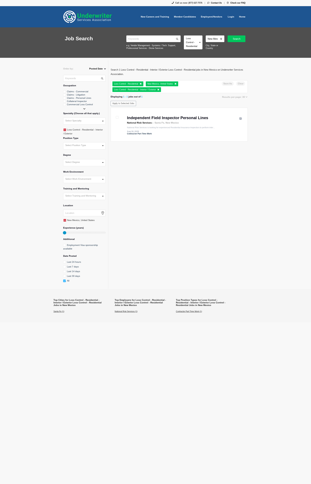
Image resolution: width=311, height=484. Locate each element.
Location (68, 205)
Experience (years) (73, 227)
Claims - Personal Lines (79, 98)
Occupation (69, 85)
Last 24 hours (74, 262)
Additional (69, 239)
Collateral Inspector (77, 101)
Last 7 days (73, 266)
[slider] (64, 232)
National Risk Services (139, 122)
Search (236, 38)
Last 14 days (73, 271)
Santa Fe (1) (58, 311)
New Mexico (172, 122)
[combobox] (193, 42)
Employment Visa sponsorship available (80, 247)
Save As (227, 83)
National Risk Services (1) (126, 311)
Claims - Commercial (77, 91)
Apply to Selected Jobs (123, 103)
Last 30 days (73, 276)
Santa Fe (159, 122)
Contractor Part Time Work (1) (189, 311)
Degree (67, 155)
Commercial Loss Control (80, 104)
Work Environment (73, 171)
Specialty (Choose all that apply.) (81, 113)
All (68, 280)
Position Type (70, 138)
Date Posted (70, 256)
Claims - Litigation (76, 94)
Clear (240, 83)
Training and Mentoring (76, 188)
